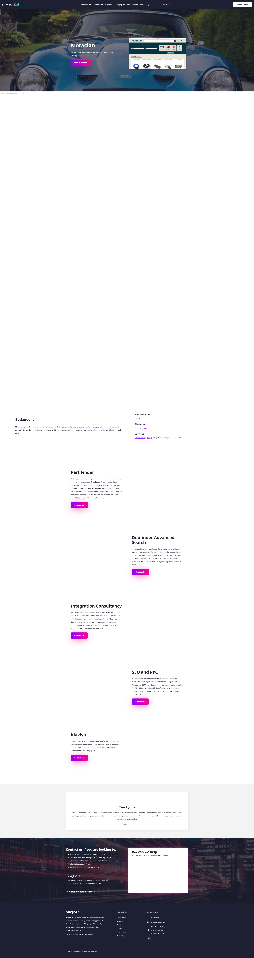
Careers (119, 928)
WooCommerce (141, 428)
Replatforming (140, 438)
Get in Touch (242, 4)
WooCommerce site (97, 430)
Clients (119, 925)
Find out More (80, 62)
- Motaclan (127, 824)
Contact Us (79, 505)
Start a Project (121, 918)
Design (149, 438)
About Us (120, 921)
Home (2, 93)
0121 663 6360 (143, 855)
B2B (136, 418)
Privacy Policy (121, 932)
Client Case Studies (11, 93)
